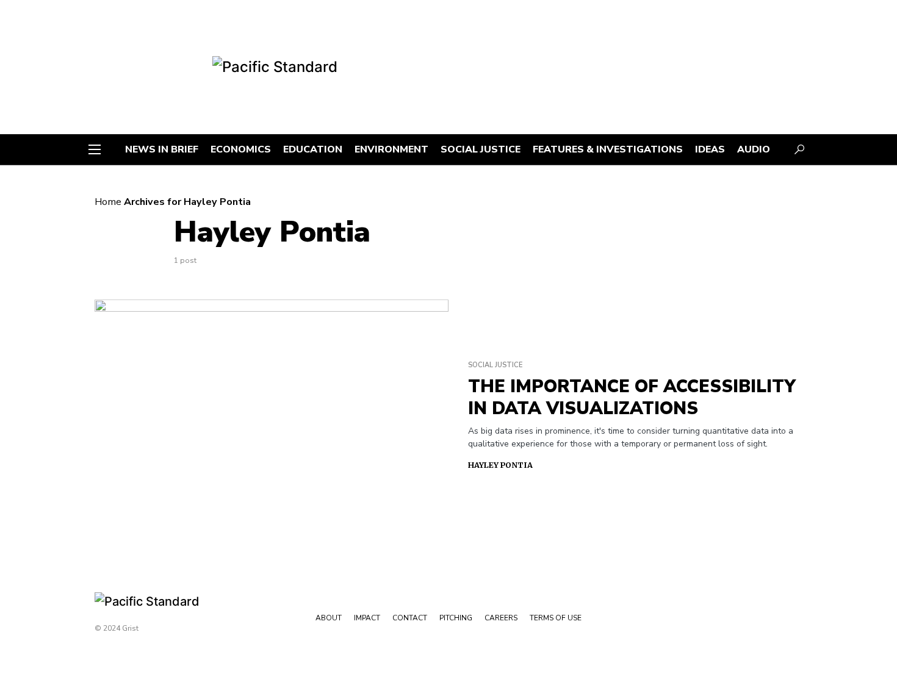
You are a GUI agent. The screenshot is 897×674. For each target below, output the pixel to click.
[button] (94, 149)
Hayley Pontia (500, 465)
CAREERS (501, 618)
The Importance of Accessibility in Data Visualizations (632, 398)
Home (108, 202)
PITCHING (455, 618)
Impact (367, 618)
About (328, 618)
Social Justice (495, 365)
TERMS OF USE (556, 618)
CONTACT (409, 618)
